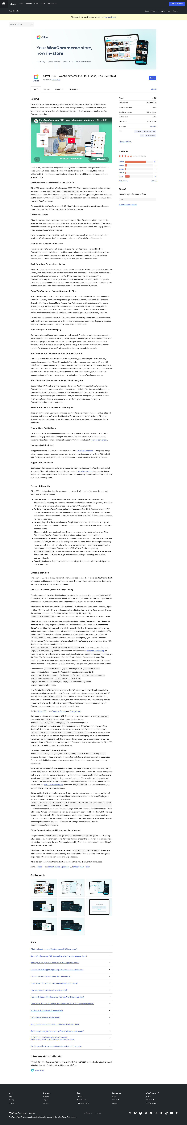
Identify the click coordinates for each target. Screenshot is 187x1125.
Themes (46, 1096)
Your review (123, 181)
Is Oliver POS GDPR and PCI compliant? (47, 1011)
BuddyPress (151, 1103)
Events (114, 1096)
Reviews (47, 89)
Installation (59, 89)
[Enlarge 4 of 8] (54, 901)
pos (154, 131)
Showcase (47, 1093)
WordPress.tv (83, 1103)
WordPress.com (152, 1093)
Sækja (152, 78)
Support (80, 1096)
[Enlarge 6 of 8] (109, 901)
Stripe (40, 867)
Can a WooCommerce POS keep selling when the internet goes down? (59, 956)
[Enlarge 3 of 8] (109, 882)
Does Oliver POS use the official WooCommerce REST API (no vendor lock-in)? (62, 1004)
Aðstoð (153, 89)
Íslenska (32, 1113)
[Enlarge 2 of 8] (82, 882)
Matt (148, 1096)
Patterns (46, 1103)
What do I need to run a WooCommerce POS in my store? (54, 949)
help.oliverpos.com (85, 471)
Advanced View (125, 142)
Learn (79, 1093)
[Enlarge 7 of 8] (54, 920)
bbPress (150, 1100)
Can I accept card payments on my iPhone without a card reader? (57, 1031)
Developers (81, 1100)
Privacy (11, 1103)
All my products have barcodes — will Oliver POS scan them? (55, 1024)
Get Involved (116, 1093)
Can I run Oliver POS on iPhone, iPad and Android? (51, 976)
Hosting (11, 1100)
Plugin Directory (14, 11)
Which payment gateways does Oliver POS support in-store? (55, 963)
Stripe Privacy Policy (81, 867)
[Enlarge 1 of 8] (54, 882)
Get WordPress (177, 4)
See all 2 (153, 126)
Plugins (45, 1100)
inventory (138, 131)
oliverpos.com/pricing (98, 440)
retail (142, 135)
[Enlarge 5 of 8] (82, 901)
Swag (115, 1103)
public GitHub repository (53, 785)
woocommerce (150, 135)
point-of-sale (147, 131)
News (11, 1096)
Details (35, 89)
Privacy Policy (75, 711)
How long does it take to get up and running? (49, 990)
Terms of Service (59, 711)
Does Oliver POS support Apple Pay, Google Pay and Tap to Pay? (57, 970)
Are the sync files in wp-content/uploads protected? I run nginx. (56, 1046)
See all (153, 181)
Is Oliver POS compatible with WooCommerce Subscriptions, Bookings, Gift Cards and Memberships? (53, 1038)
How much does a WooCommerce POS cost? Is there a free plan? (57, 997)
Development (74, 89)
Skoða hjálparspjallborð (128, 204)
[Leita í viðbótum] (31, 24)
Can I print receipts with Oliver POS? (45, 1017)
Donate (115, 1100)
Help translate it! (110, 17)
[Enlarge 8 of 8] (82, 920)
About (11, 1093)
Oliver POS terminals (85, 451)
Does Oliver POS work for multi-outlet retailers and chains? (54, 983)
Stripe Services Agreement (58, 867)
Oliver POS (56, 80)
